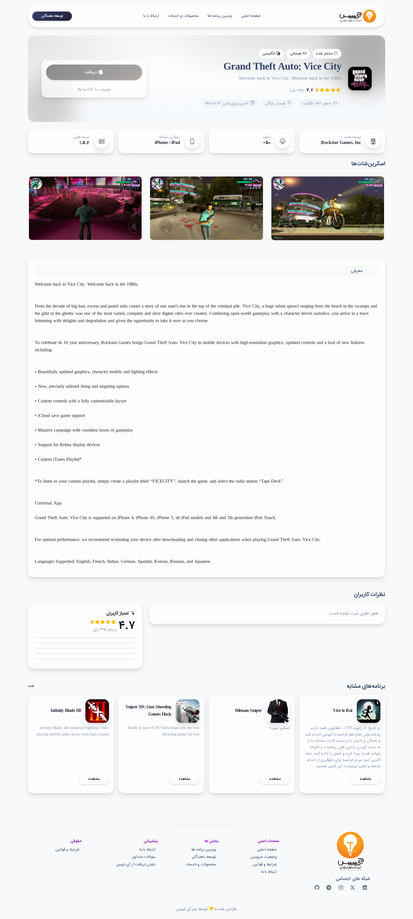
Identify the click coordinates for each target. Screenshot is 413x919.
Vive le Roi (342, 711)
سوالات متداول (143, 857)
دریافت (91, 72)
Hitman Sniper (248, 711)
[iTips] (353, 16)
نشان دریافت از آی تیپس (135, 864)
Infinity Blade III (66, 711)
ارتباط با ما (151, 16)
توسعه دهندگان (52, 16)
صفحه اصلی (267, 850)
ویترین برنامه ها (220, 16)
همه (31, 686)
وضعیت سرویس (263, 857)
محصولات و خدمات (183, 16)
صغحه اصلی (251, 16)
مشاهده (365, 779)
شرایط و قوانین (265, 864)
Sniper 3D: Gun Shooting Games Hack (148, 711)
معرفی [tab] (356, 271)
